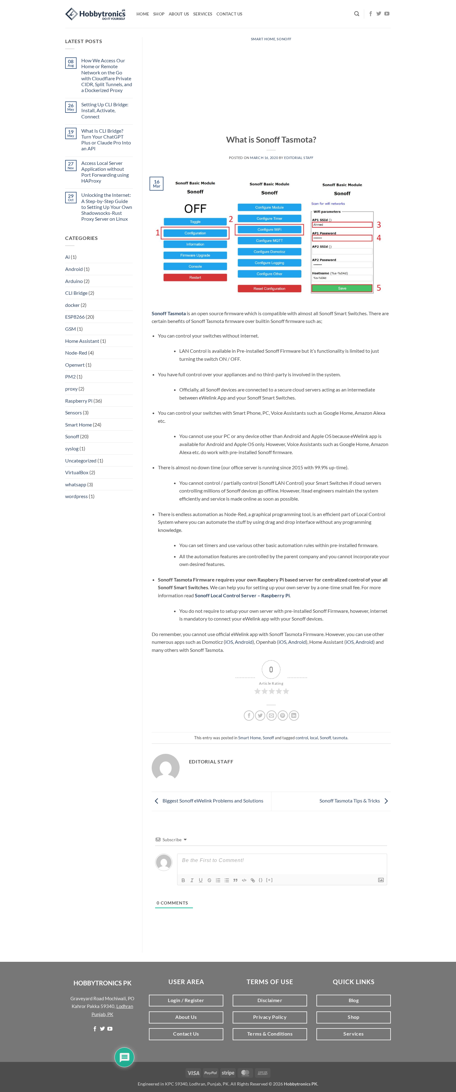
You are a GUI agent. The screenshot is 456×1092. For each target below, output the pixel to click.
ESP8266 (75, 317)
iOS (229, 642)
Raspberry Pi (78, 401)
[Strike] (209, 880)
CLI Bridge (76, 293)
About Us (179, 13)
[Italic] (192, 880)
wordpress (76, 496)
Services (202, 13)
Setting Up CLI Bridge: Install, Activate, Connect (104, 110)
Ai (67, 257)
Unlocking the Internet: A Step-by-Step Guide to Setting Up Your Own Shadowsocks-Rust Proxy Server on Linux (106, 207)
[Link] (252, 880)
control (302, 737)
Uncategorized (80, 460)
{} (261, 880)
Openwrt (75, 365)
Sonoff (72, 436)
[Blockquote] (235, 880)
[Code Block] (244, 880)
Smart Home (78, 424)
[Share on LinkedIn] (294, 715)
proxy (71, 388)
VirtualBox (76, 472)
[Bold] (183, 880)
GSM (70, 329)
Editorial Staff (298, 158)
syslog (71, 448)
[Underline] (200, 880)
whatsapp (75, 484)
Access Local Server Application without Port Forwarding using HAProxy (105, 172)
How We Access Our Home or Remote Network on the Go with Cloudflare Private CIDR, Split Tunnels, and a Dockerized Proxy (106, 75)
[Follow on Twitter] (378, 14)
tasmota (340, 737)
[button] (356, 14)
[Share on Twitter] (260, 715)
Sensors (73, 412)
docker (72, 305)
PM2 (70, 376)
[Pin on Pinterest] (283, 715)
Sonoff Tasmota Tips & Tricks (350, 800)
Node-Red (76, 353)
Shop (158, 13)
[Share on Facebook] (249, 715)
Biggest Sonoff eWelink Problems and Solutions (212, 800)
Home (142, 13)
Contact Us (230, 13)
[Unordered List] (226, 880)
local (314, 737)
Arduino (74, 281)
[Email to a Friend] (271, 715)
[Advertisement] (271, 87)
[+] (269, 880)
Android (74, 269)
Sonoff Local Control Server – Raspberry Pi (242, 595)
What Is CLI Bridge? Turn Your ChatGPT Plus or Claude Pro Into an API (106, 140)
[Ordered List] (218, 880)
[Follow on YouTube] (386, 14)
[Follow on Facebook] (370, 14)
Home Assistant (82, 341)
